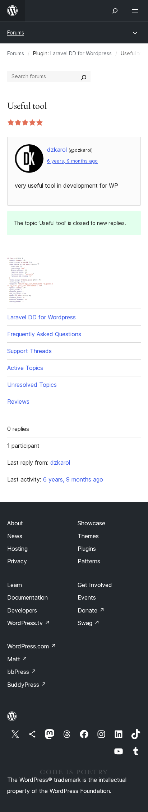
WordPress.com (31, 646)
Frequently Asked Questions (44, 334)
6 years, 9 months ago (72, 161)
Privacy (17, 561)
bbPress (21, 671)
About (15, 523)
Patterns (89, 561)
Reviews (18, 401)
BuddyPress (26, 684)
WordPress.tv (28, 622)
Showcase (91, 523)
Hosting (17, 548)
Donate (91, 610)
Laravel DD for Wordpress (81, 53)
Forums (15, 32)
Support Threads (29, 351)
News (14, 536)
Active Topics (25, 367)
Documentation (27, 597)
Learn (14, 584)
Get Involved (95, 584)
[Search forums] (84, 76)
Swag (89, 622)
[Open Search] (115, 11)
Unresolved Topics (32, 384)
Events (87, 597)
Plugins (87, 548)
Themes (88, 536)
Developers (22, 610)
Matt (17, 659)
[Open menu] (136, 11)
